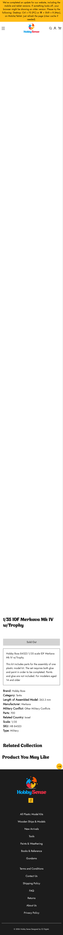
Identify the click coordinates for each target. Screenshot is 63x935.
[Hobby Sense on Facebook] (30, 802)
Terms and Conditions (31, 869)
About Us (31, 905)
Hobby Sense (26, 929)
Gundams (31, 858)
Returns (31, 898)
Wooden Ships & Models (31, 821)
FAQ (31, 891)
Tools (31, 836)
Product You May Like (25, 757)
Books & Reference (31, 851)
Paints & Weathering (31, 844)
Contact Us (31, 876)
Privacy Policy (31, 913)
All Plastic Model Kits (31, 814)
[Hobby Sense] (31, 28)
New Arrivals (31, 829)
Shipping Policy (31, 883)
